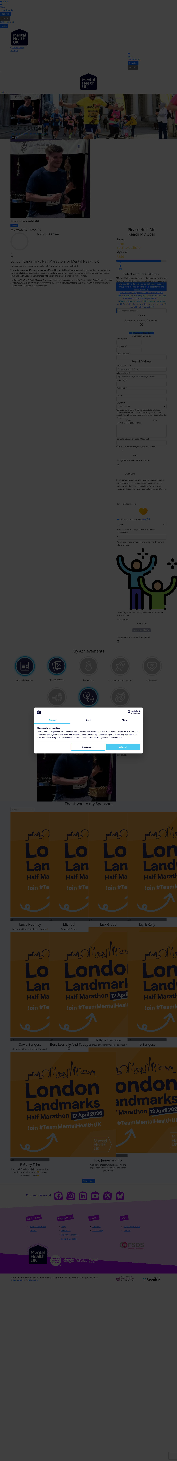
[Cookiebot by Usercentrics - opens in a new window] (129, 712)
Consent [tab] (52, 720)
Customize (86, 747)
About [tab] (124, 720)
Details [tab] (89, 720)
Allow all (123, 747)
